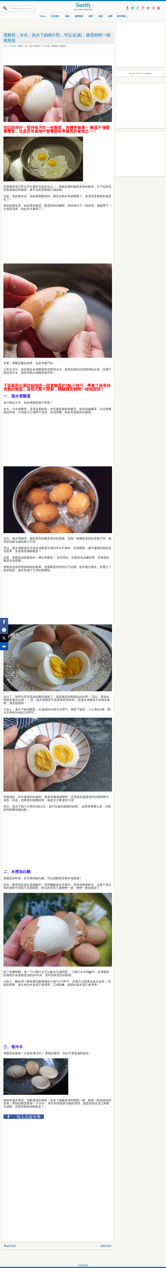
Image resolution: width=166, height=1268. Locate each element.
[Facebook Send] (4, 630)
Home (43, 16)
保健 (67, 16)
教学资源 (121, 16)
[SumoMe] (4, 646)
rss (153, 8)
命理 (91, 16)
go (137, 8)
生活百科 (55, 16)
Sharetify (83, 5)
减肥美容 (79, 16)
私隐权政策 (83, 1265)
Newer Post (10, 1246)
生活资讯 (13, 46)
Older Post (106, 1246)
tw (132, 8)
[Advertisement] (62, 57)
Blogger (149, 73)
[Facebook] (4, 622)
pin (143, 8)
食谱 (110, 16)
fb (127, 8)
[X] (4, 638)
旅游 (100, 16)
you (158, 8)
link (148, 8)
